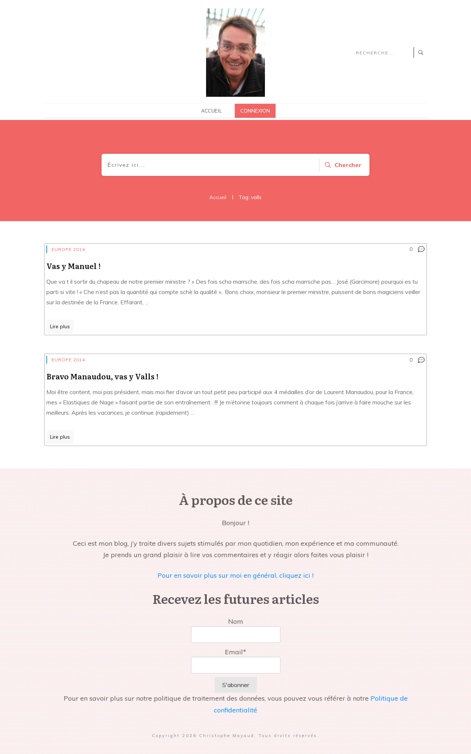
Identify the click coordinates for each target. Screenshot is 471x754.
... (146, 302)
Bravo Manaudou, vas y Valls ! (102, 376)
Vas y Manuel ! (73, 265)
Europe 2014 (68, 249)
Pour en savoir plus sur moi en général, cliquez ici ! (235, 575)
